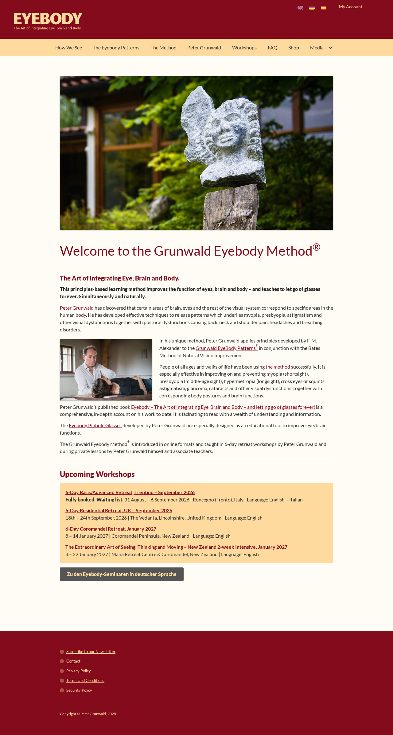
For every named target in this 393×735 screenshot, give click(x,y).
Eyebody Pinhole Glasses (95, 425)
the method (278, 366)
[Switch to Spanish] (323, 7)
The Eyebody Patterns (116, 47)
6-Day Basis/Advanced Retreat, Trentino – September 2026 (130, 492)
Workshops (244, 47)
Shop (293, 47)
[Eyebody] (53, 21)
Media (317, 47)
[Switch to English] (300, 7)
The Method (163, 47)
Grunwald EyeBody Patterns (227, 348)
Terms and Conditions (85, 680)
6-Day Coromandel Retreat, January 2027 (110, 529)
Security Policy (79, 690)
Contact (73, 661)
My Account (350, 6)
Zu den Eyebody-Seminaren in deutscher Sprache (122, 574)
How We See (68, 47)
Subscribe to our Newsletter (90, 651)
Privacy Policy (78, 670)
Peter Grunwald (204, 47)
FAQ (273, 47)
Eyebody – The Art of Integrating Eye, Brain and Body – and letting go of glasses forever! (223, 407)
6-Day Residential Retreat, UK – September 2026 (118, 510)
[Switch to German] (312, 7)
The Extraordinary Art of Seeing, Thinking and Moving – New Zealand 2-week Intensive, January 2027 (176, 547)
